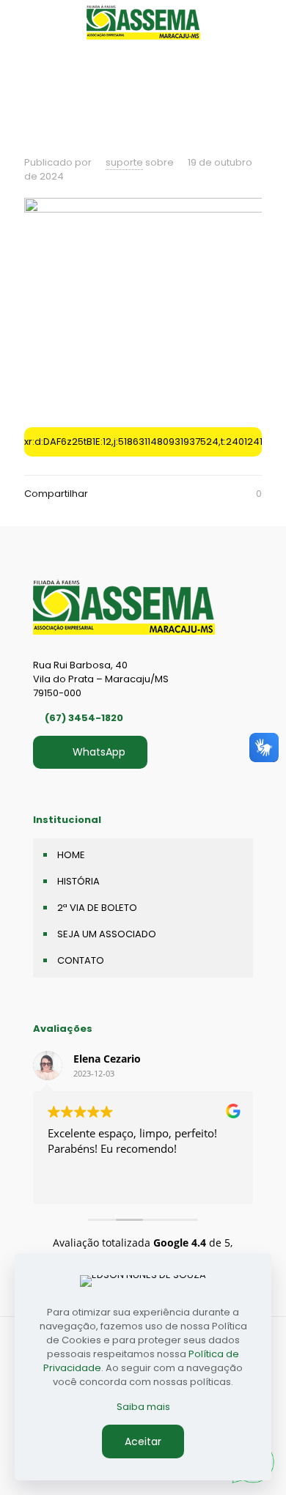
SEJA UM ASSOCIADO (106, 934)
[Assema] (143, 22)
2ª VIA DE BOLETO (97, 908)
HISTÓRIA (78, 881)
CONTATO (80, 960)
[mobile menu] (266, 22)
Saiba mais (143, 1407)
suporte (124, 162)
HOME (71, 855)
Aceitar (143, 1441)
